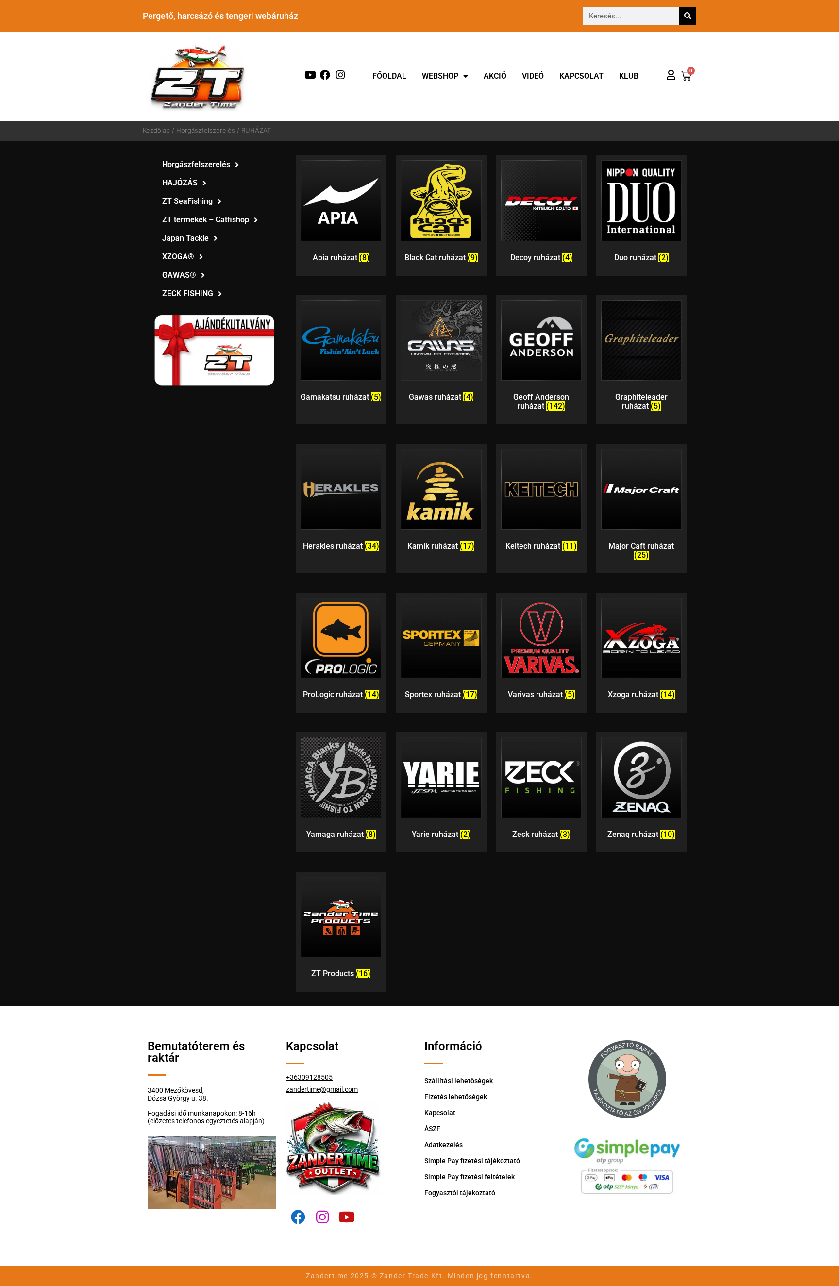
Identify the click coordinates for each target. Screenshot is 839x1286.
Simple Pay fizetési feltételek (469, 1177)
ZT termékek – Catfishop (205, 219)
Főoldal (389, 76)
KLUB (628, 76)
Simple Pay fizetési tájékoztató (472, 1161)
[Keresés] (687, 16)
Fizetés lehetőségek (455, 1097)
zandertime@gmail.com (322, 1089)
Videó (533, 76)
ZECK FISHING (187, 293)
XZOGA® (178, 256)
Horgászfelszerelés (205, 130)
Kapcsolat (581, 76)
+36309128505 (309, 1077)
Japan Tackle (185, 238)
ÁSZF (432, 1129)
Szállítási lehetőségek (458, 1081)
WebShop (440, 76)
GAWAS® (179, 275)
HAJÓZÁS (180, 182)
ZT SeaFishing (187, 201)
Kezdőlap (156, 130)
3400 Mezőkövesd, (176, 1090)
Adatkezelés (443, 1145)
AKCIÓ (495, 76)
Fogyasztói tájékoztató (459, 1193)
